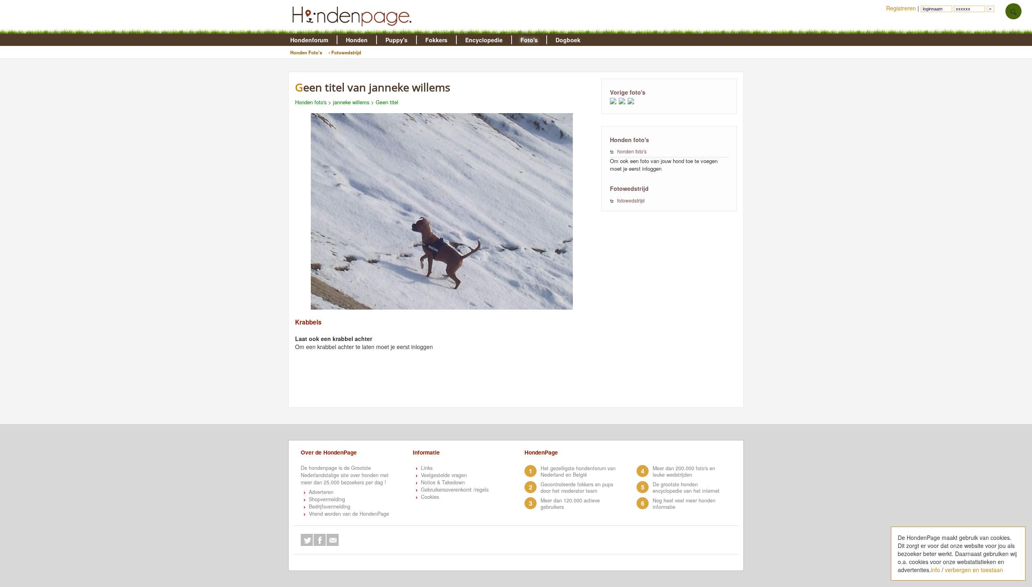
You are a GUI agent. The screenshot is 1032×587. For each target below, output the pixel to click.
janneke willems (351, 102)
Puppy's (396, 40)
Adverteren (321, 492)
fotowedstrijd (631, 200)
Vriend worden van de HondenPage (349, 513)
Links (427, 467)
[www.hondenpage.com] (353, 30)
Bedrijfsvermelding (329, 506)
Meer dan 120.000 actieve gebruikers (570, 504)
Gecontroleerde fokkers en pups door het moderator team (577, 487)
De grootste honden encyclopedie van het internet (686, 487)
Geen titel (387, 102)
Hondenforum (309, 40)
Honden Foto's (306, 52)
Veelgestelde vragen (444, 475)
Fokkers (436, 40)
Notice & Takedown (443, 482)
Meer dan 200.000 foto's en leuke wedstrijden (684, 471)
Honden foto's (311, 102)
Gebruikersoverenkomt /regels (455, 489)
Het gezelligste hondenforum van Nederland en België (578, 471)
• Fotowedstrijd (345, 52)
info (935, 570)
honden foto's (632, 151)
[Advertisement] (446, 388)
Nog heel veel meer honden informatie (684, 504)
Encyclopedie (484, 40)
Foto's (529, 40)
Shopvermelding (327, 499)
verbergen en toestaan (974, 570)
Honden (357, 40)
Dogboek (568, 40)
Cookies (430, 496)
